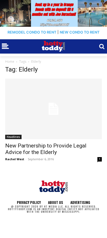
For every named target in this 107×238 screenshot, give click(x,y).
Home (9, 61)
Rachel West (14, 159)
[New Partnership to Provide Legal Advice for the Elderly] (53, 109)
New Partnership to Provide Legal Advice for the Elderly (45, 149)
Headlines (13, 137)
